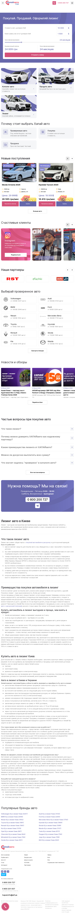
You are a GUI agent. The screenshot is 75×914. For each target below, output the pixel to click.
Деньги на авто (28, 860)
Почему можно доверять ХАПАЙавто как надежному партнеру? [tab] (30, 438)
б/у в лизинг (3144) (49, 814)
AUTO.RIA (26, 862)
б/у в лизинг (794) (50, 834)
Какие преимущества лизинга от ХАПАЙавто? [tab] (26, 447)
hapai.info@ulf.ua (9, 895)
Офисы (49, 855)
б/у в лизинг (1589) (50, 825)
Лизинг (26, 855)
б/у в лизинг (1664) (50, 822)
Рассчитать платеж (10, 203)
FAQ (48, 860)
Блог (48, 857)
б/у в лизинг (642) (49, 840)
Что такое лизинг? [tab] (11, 429)
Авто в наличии (5, 855)
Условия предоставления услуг (66, 910)
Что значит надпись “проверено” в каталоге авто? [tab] (28, 462)
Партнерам (27, 865)
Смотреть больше (37, 350)
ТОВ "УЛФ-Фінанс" (31, 901)
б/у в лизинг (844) (13, 834)
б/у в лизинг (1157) (50, 828)
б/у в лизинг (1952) (12, 820)
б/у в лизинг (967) (11, 831)
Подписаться (15, 255)
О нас (2, 862)
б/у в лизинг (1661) (12, 825)
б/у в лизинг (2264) (49, 817)
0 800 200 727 (63, 3)
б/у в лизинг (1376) (11, 828)
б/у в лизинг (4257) (14, 814)
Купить (28, 203)
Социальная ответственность (55, 862)
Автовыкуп (4, 865)
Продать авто (28, 857)
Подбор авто (5, 857)
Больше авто (37, 211)
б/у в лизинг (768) (49, 837)
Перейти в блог (37, 402)
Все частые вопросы (37, 472)
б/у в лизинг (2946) (12, 817)
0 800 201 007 (8, 889)
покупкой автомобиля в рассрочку (38, 542)
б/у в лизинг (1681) (12, 822)
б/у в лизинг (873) (49, 831)
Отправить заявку (37, 55)
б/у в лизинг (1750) (53, 820)
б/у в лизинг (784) (13, 837)
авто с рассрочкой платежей (11, 606)
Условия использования (51, 904)
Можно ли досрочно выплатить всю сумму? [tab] (25, 455)
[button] (68, 158)
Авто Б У (3, 860)
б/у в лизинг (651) (11, 840)
